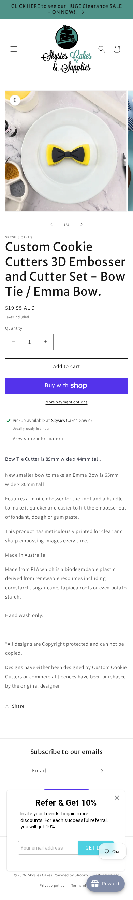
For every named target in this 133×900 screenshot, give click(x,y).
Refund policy (107, 875)
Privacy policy (52, 885)
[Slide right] (81, 224)
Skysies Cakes (40, 874)
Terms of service (85, 885)
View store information (38, 438)
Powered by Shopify (71, 874)
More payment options (67, 401)
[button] (13, 49)
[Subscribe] (100, 771)
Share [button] (18, 706)
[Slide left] (51, 224)
